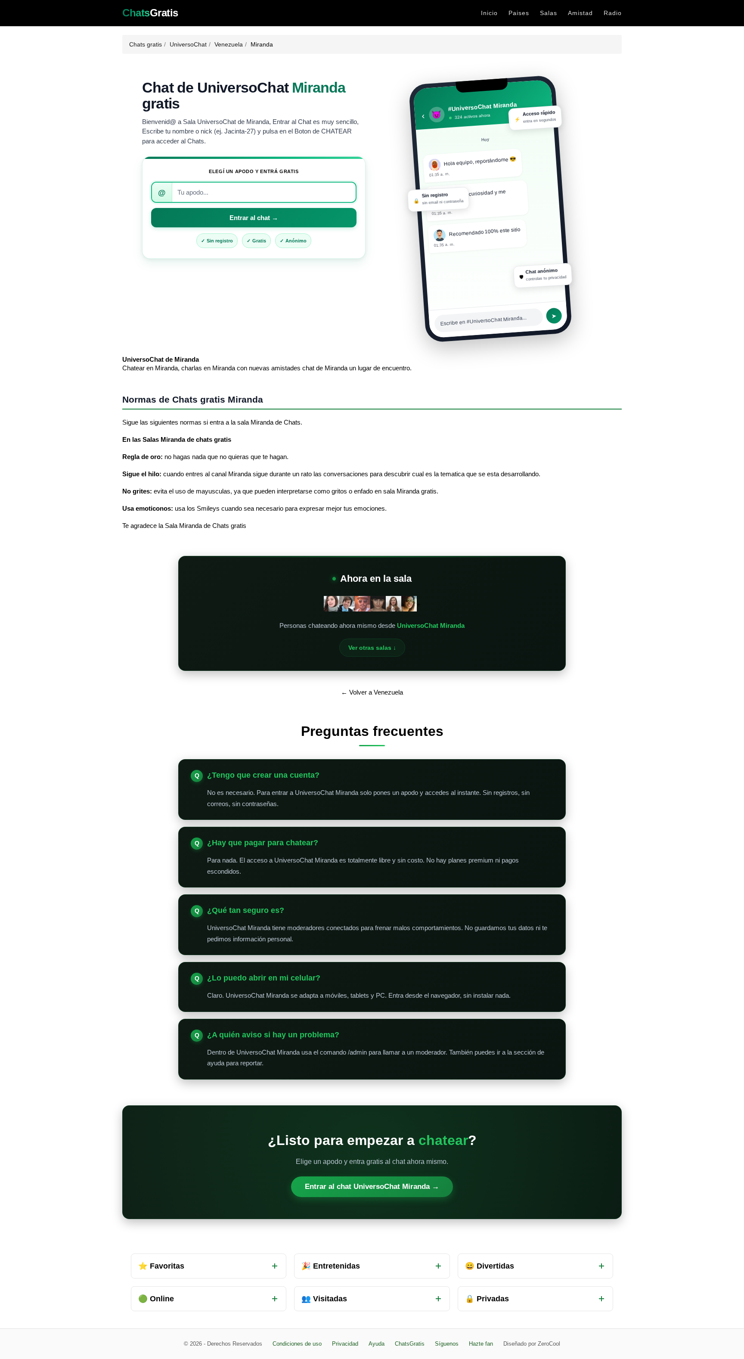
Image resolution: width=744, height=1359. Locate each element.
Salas (548, 12)
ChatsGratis (410, 1343)
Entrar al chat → (253, 217)
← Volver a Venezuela (372, 692)
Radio (613, 12)
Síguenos (447, 1343)
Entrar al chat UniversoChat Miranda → (372, 1186)
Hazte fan (481, 1343)
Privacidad (345, 1343)
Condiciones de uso (297, 1343)
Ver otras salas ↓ (372, 647)
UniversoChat (188, 44)
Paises (518, 12)
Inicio (489, 12)
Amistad (580, 12)
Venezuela (228, 44)
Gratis (150, 13)
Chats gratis (145, 44)
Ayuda (376, 1343)
